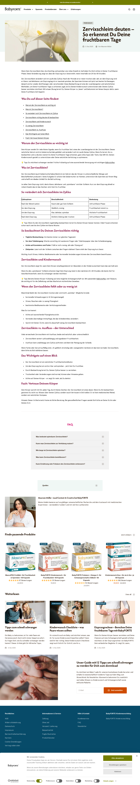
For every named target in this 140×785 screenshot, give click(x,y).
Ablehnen (117, 771)
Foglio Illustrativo (49, 734)
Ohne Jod (45, 722)
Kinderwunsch (88, 23)
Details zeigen (108, 781)
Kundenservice (83, 719)
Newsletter (82, 726)
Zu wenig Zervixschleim (35, 126)
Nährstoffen (110, 162)
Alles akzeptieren (118, 758)
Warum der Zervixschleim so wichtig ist (41, 105)
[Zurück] (47, 2)
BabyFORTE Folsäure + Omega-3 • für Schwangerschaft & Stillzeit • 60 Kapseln (86, 577)
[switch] (59, 781)
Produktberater (51, 9)
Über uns (62, 9)
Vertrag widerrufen (12, 746)
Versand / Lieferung (49, 726)
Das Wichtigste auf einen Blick (37, 134)
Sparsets (38, 9)
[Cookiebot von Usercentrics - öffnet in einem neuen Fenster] (13, 781)
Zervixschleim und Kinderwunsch (38, 122)
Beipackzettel (47, 730)
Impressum (9, 730)
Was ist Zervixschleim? (34, 109)
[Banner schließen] (137, 756)
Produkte (27, 9)
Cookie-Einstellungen (13, 742)
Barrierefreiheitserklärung (15, 734)
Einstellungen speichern (117, 765)
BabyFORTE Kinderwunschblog (118, 719)
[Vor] (92, 2)
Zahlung (45, 719)
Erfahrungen (76, 9)
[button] (14, 580)
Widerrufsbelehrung (13, 722)
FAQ (79, 722)
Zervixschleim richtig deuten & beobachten (42, 117)
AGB (6, 719)
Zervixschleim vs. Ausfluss (36, 130)
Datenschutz (10, 726)
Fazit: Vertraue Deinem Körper (37, 138)
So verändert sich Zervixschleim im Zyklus (42, 113)
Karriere (8, 738)
